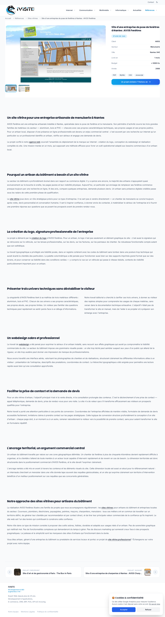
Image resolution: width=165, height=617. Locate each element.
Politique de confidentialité (47, 612)
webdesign (24, 344)
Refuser (148, 610)
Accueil (8, 18)
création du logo (39, 238)
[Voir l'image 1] (11, 88)
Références (19, 18)
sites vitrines (107, 507)
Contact (151, 2)
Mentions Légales (28, 612)
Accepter (123, 610)
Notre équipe (13, 612)
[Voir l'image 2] (24, 88)
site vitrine (14, 199)
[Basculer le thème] (157, 2)
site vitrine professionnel (119, 539)
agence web (34, 142)
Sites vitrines (33, 18)
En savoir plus (154, 604)
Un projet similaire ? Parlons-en (134, 82)
